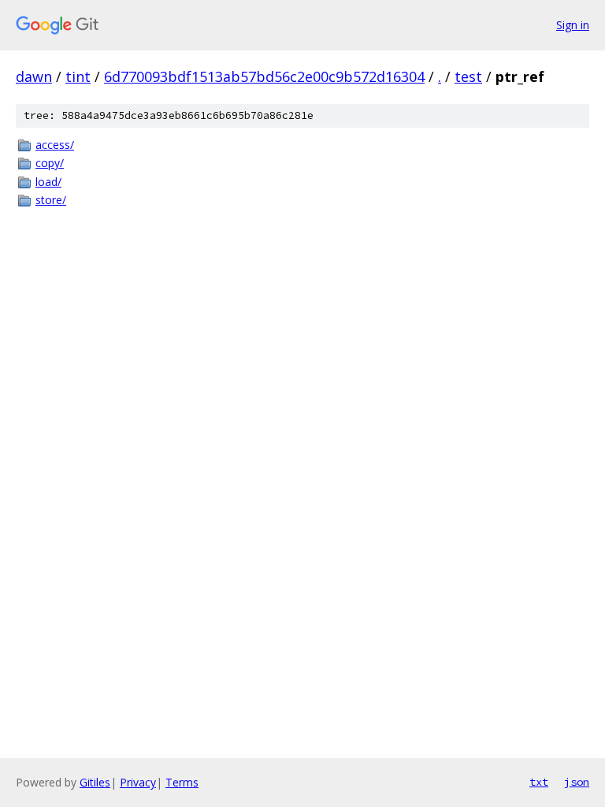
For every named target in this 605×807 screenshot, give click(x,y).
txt (538, 782)
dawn (34, 76)
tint (78, 76)
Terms (182, 782)
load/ (48, 181)
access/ (54, 144)
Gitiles (95, 782)
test (468, 76)
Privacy (138, 782)
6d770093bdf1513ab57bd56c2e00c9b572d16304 (264, 76)
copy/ (49, 162)
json (576, 782)
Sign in (572, 24)
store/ (50, 199)
